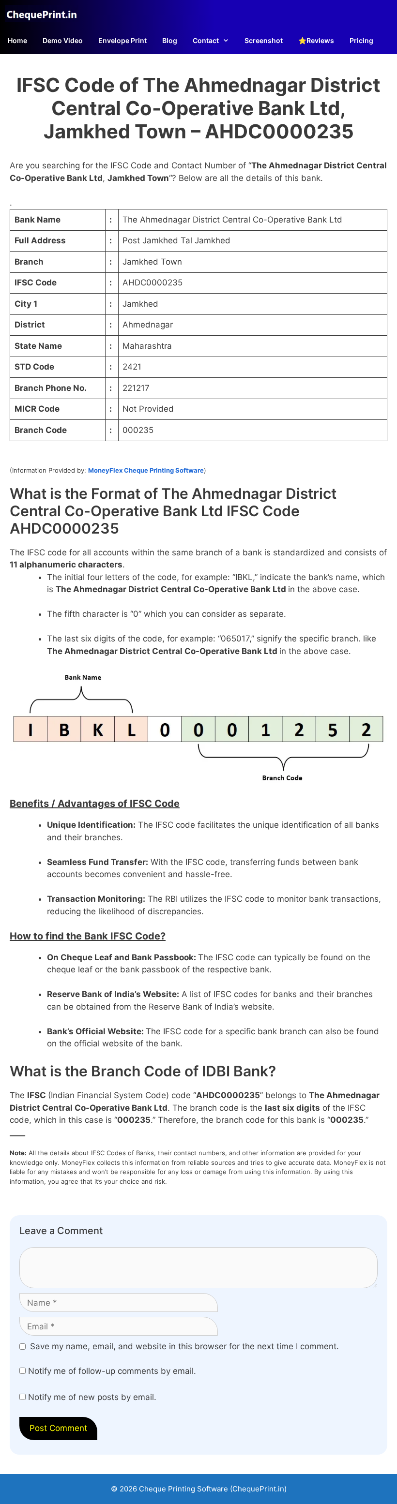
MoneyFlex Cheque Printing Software (146, 470)
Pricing (361, 40)
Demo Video (63, 40)
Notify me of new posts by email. (92, 1397)
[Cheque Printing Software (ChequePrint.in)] (44, 13)
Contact (206, 40)
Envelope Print (122, 40)
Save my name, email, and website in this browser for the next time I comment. (184, 1346)
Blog (169, 40)
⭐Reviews (316, 40)
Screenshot (263, 40)
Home (17, 40)
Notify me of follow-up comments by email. (112, 1371)
